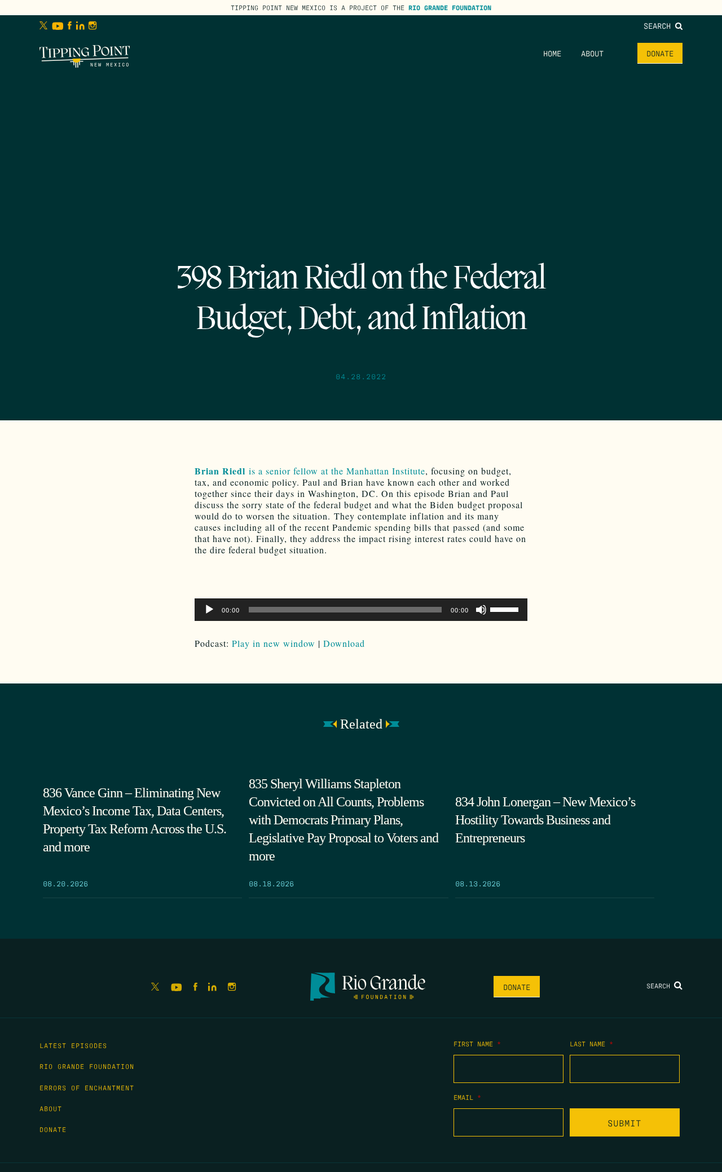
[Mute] (481, 609)
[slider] (506, 608)
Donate (659, 53)
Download (344, 643)
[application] (361, 609)
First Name (477, 1043)
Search (659, 25)
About (592, 53)
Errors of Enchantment (86, 1087)
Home (552, 53)
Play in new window (273, 643)
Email (467, 1097)
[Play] (209, 609)
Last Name (591, 1043)
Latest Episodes (73, 1045)
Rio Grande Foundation (449, 7)
